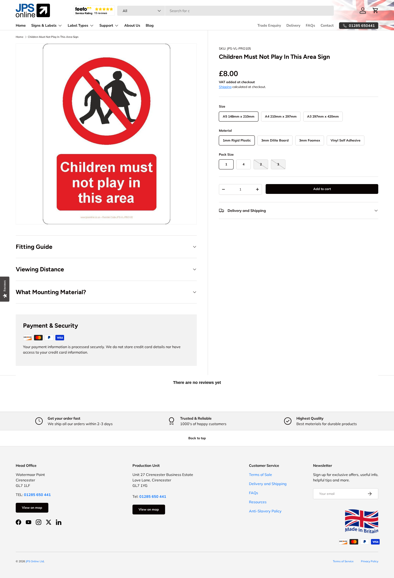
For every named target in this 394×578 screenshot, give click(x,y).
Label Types (78, 25)
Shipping (225, 87)
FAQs (310, 25)
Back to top (197, 438)
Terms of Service (343, 561)
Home (21, 25)
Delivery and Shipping (268, 483)
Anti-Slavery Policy (265, 511)
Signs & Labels (44, 25)
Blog (150, 25)
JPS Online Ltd (35, 561)
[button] (376, 10)
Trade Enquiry (269, 25)
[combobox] (225, 11)
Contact (327, 25)
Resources (258, 502)
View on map (32, 508)
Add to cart (322, 189)
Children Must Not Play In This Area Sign (53, 37)
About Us (132, 25)
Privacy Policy (369, 561)
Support (106, 25)
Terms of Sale (260, 474)
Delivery (293, 25)
